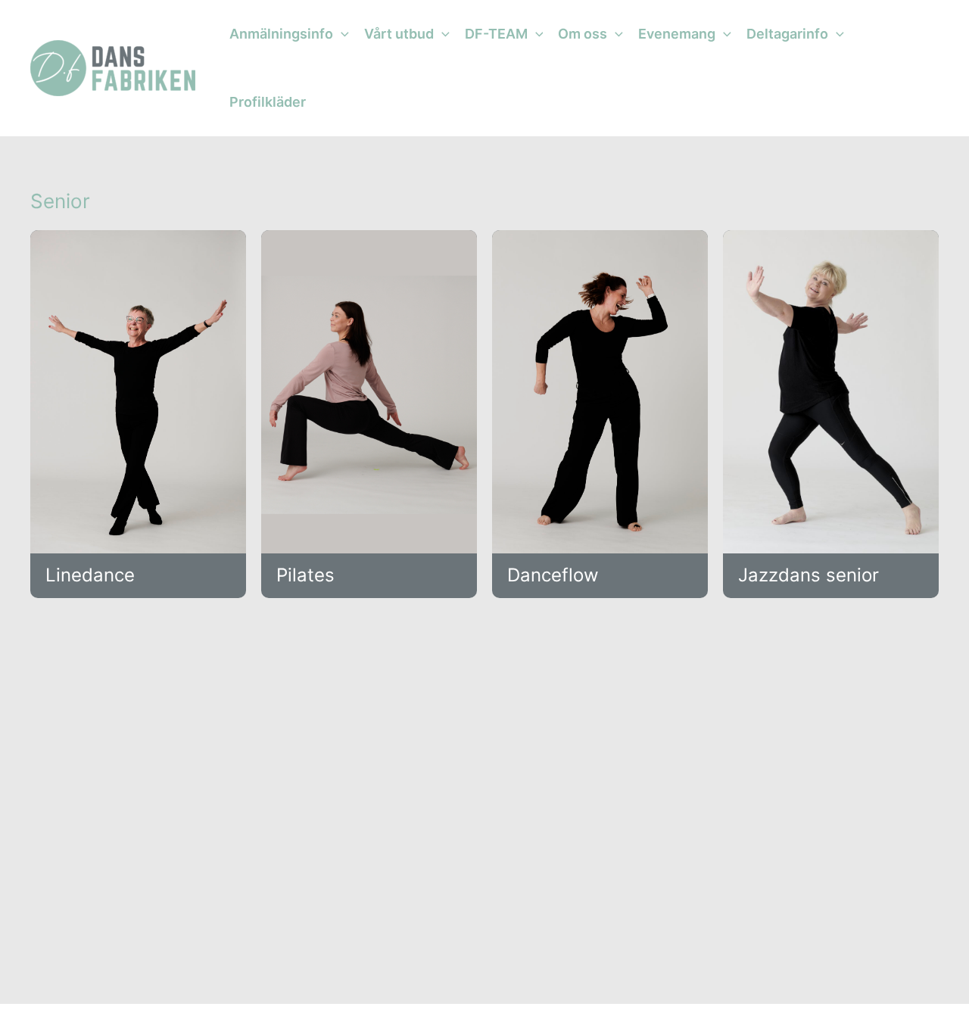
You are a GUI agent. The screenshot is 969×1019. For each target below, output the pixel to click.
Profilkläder (267, 102)
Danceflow (553, 575)
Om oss (582, 34)
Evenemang (676, 34)
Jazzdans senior (808, 575)
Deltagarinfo (787, 34)
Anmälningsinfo (281, 34)
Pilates (305, 575)
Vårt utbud (399, 34)
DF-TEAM (496, 34)
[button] (341, 34)
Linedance (90, 575)
